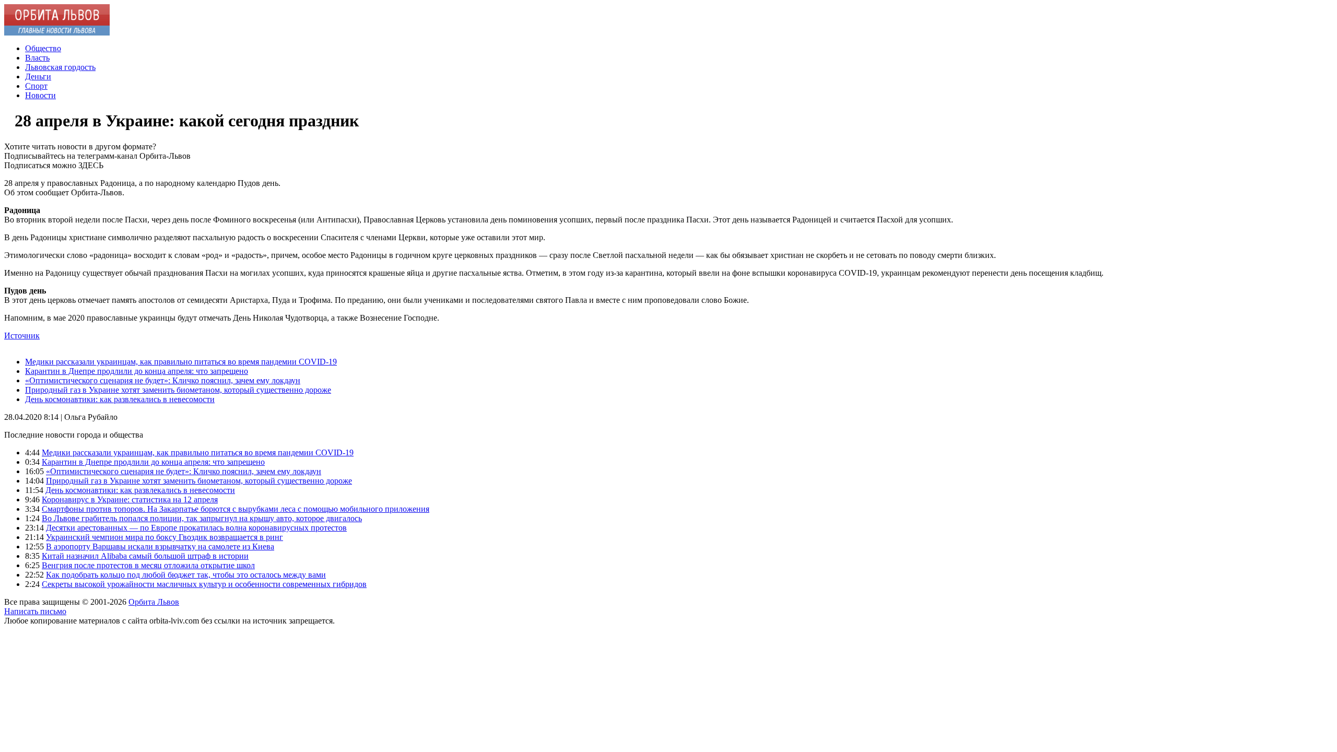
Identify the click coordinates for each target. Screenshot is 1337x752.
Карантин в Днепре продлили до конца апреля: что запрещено (136, 371)
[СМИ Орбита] (57, 32)
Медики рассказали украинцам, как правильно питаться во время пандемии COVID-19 (181, 361)
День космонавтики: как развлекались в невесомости (120, 399)
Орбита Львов (153, 601)
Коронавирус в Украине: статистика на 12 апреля (130, 499)
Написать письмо (35, 611)
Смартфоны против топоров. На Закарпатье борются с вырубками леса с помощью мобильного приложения (235, 508)
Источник (22, 335)
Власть (37, 57)
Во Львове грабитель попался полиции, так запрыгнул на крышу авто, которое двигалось (202, 518)
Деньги (38, 76)
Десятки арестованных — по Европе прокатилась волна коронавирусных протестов (196, 527)
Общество (43, 48)
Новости (40, 95)
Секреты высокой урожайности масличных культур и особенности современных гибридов (204, 584)
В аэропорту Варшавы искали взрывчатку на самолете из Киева (160, 546)
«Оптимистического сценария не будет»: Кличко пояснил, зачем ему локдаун (162, 380)
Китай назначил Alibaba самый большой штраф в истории (145, 555)
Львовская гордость (60, 67)
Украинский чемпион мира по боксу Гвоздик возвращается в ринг (164, 537)
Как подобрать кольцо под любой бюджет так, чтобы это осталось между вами (186, 574)
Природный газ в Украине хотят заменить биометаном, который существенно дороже (178, 389)
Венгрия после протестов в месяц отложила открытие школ (148, 565)
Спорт (36, 85)
